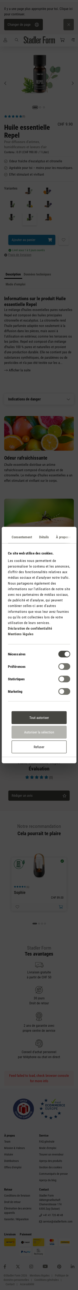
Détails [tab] (44, 537)
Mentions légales (20, 634)
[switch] (64, 666)
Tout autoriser (39, 717)
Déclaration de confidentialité (30, 628)
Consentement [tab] (21, 537)
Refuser (39, 747)
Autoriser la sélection (39, 732)
